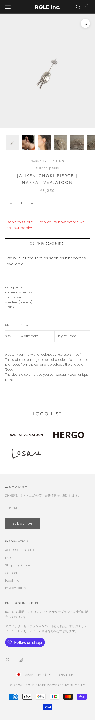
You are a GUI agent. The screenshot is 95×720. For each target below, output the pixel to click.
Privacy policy (15, 588)
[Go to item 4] (61, 142)
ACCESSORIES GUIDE (20, 550)
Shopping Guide (17, 565)
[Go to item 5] (77, 142)
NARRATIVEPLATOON (47, 161)
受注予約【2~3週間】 (47, 243)
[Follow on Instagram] (20, 659)
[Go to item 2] (28, 142)
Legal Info (12, 580)
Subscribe (22, 523)
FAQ (8, 557)
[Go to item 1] (12, 142)
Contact (11, 573)
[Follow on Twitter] (7, 659)
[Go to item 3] (44, 142)
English (66, 675)
